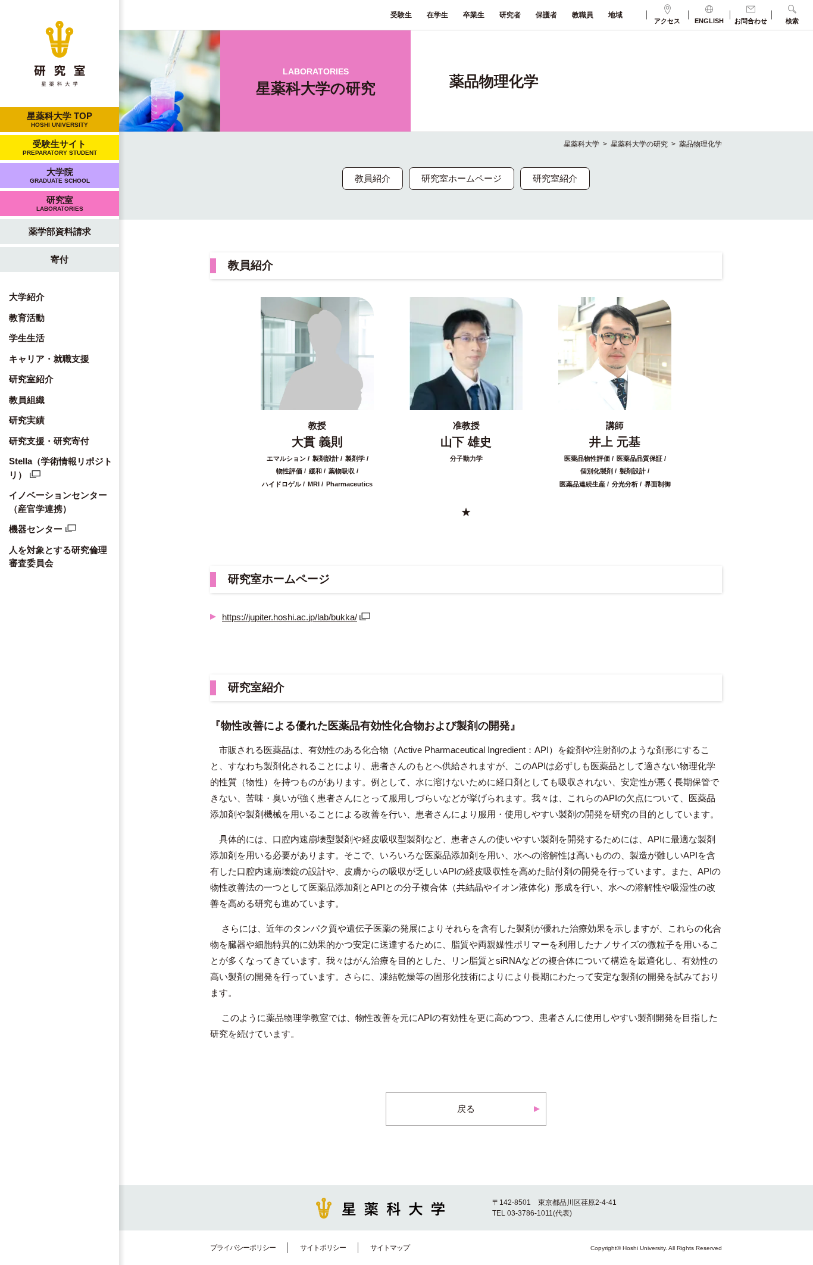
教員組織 (27, 400)
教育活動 (27, 318)
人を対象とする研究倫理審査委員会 (58, 557)
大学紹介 (27, 297)
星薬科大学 (581, 144)
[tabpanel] (317, 393)
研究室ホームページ (461, 178)
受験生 (401, 15)
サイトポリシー (323, 1248)
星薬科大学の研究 (639, 144)
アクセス (667, 20)
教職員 (582, 15)
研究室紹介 (31, 379)
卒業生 (473, 15)
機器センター (35, 529)
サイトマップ (389, 1248)
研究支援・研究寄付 (49, 441)
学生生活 (27, 338)
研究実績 (27, 420)
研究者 (510, 15)
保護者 (546, 15)
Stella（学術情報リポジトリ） (60, 468)
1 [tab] (466, 511)
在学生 (437, 15)
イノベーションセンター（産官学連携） (58, 502)
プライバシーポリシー (243, 1248)
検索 (792, 20)
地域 (615, 15)
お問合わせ (750, 20)
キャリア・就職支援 (49, 359)
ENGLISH (709, 20)
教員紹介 (372, 178)
